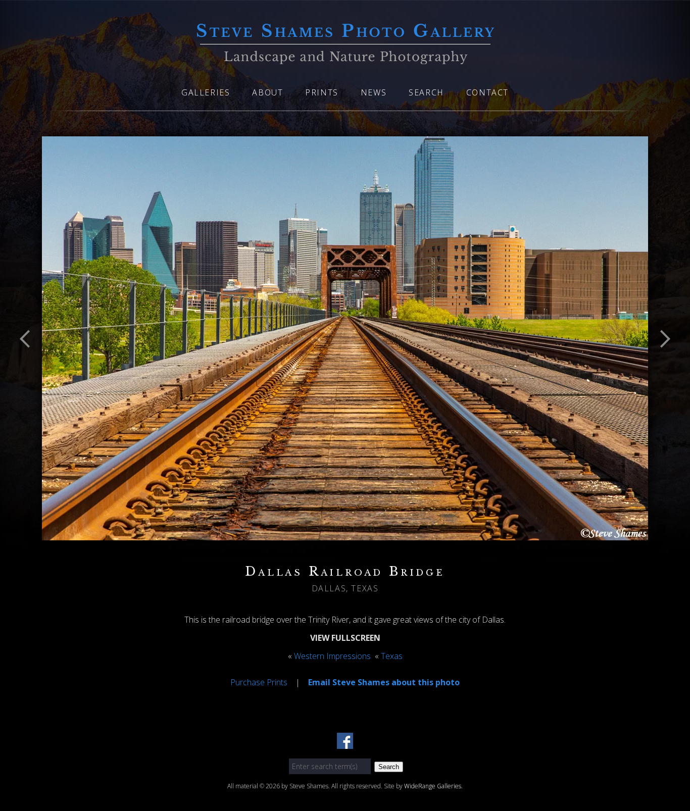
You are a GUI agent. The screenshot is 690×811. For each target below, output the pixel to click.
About (267, 92)
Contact (487, 92)
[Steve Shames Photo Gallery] (345, 58)
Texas (392, 656)
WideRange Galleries (432, 786)
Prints (321, 92)
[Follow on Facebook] (345, 742)
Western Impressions (332, 656)
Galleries (205, 92)
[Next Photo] (660, 364)
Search (426, 92)
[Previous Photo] (29, 364)
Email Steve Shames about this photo (384, 682)
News (373, 92)
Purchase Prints (258, 682)
